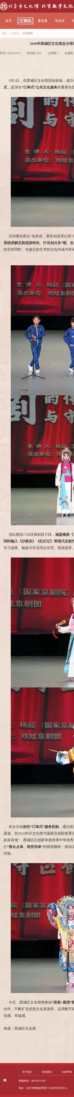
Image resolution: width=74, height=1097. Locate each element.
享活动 (59, 21)
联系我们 (47, 1072)
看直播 (42, 21)
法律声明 (67, 1072)
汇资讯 (25, 21)
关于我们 (27, 1072)
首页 (8, 21)
